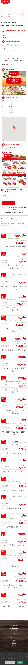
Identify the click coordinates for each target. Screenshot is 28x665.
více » (14, 209)
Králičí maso (14, 633)
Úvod (3, 14)
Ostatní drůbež (14, 637)
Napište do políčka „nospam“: (14, 212)
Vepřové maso (14, 628)
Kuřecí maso (14, 625)
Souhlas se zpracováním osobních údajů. (15, 208)
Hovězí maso (14, 630)
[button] (14, 127)
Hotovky (14, 645)
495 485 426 (5, 66)
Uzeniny (14, 643)
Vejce (14, 640)
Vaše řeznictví (12, 14)
